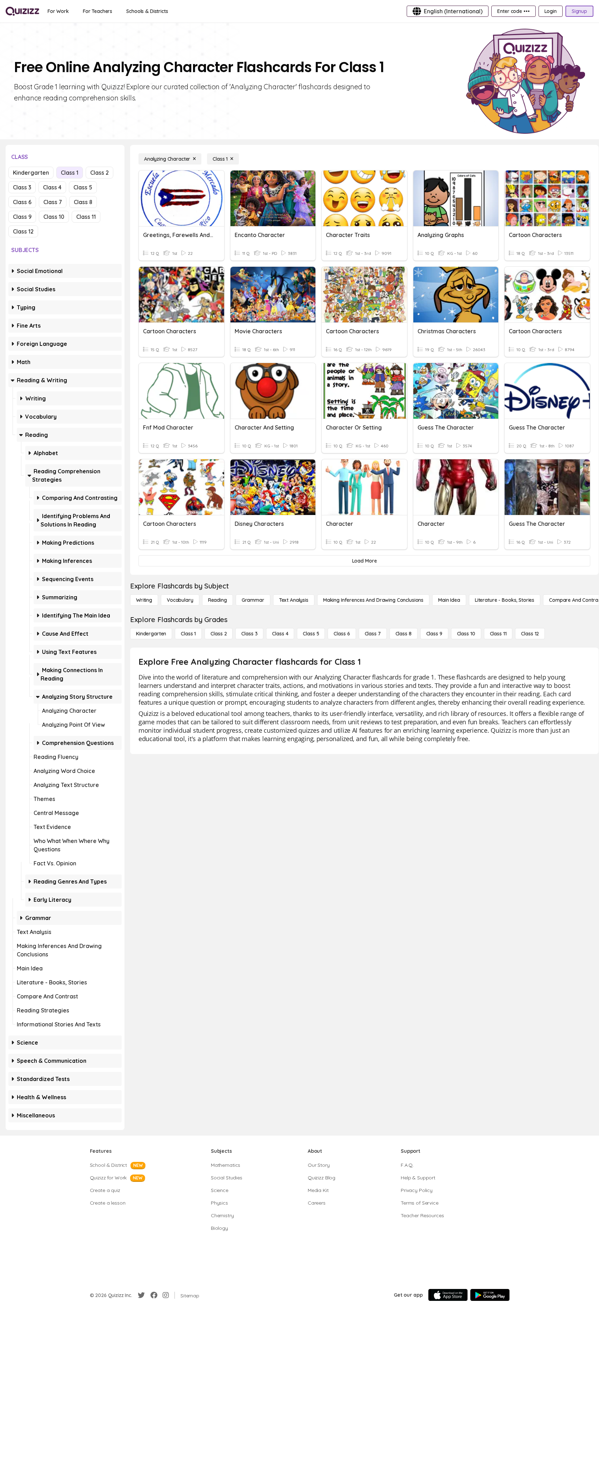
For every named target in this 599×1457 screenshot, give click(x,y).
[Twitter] (141, 1295)
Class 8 (83, 201)
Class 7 (52, 201)
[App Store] (448, 1295)
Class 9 (22, 216)
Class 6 (22, 201)
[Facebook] (153, 1295)
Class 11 (86, 216)
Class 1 (69, 172)
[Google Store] (489, 1295)
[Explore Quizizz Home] (22, 11)
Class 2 (99, 172)
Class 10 (53, 216)
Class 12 (23, 231)
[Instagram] (166, 1295)
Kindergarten (31, 172)
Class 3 (22, 187)
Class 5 (82, 187)
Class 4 (52, 187)
